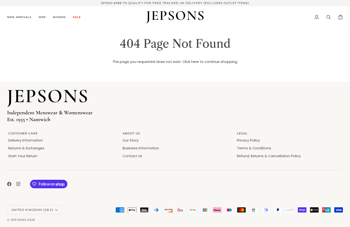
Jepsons (18, 220)
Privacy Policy (248, 140)
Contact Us (132, 156)
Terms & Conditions (254, 148)
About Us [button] (131, 133)
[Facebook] (9, 184)
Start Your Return (22, 156)
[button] (21, 17)
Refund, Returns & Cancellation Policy (269, 156)
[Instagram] (18, 184)
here (195, 61)
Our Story (131, 140)
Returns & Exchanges (26, 148)
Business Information (141, 148)
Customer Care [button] (23, 133)
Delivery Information (25, 140)
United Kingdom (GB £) (32, 210)
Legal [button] (242, 133)
